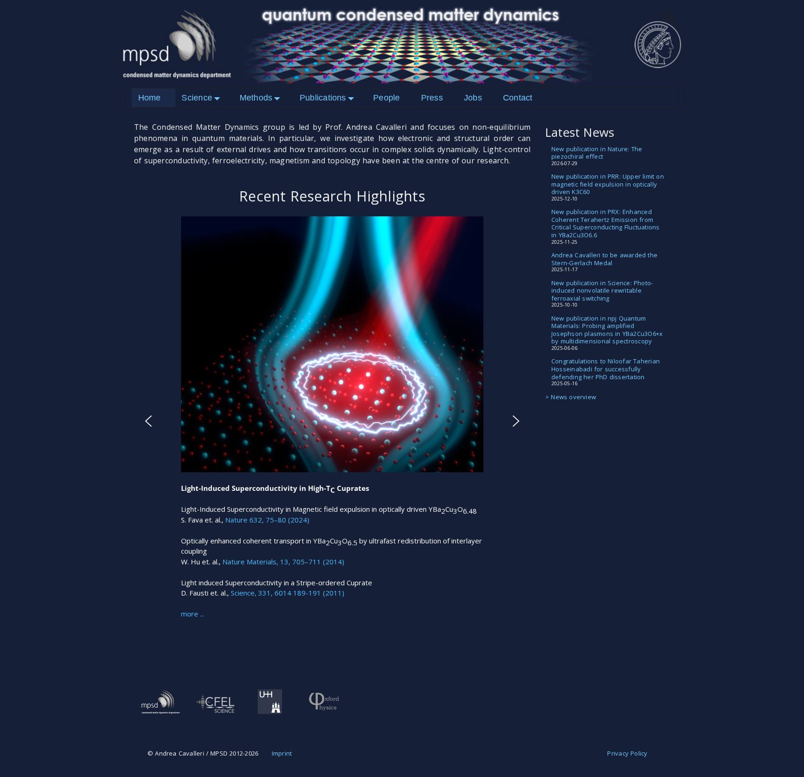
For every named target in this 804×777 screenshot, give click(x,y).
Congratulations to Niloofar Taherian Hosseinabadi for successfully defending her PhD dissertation (605, 369)
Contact (518, 97)
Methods (256, 97)
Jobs (473, 97)
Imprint (282, 753)
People (386, 97)
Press (432, 97)
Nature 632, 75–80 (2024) (267, 519)
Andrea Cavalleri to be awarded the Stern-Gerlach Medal (604, 259)
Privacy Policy (627, 753)
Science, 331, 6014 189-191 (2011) (287, 592)
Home (149, 97)
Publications (323, 97)
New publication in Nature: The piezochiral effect (596, 153)
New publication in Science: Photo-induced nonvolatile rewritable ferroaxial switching (602, 290)
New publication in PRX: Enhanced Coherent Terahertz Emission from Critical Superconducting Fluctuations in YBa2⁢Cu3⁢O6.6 (605, 223)
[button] (148, 421)
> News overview (570, 397)
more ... (192, 613)
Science (196, 97)
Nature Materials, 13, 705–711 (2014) (283, 561)
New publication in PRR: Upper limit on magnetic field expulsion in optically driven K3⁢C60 (607, 184)
